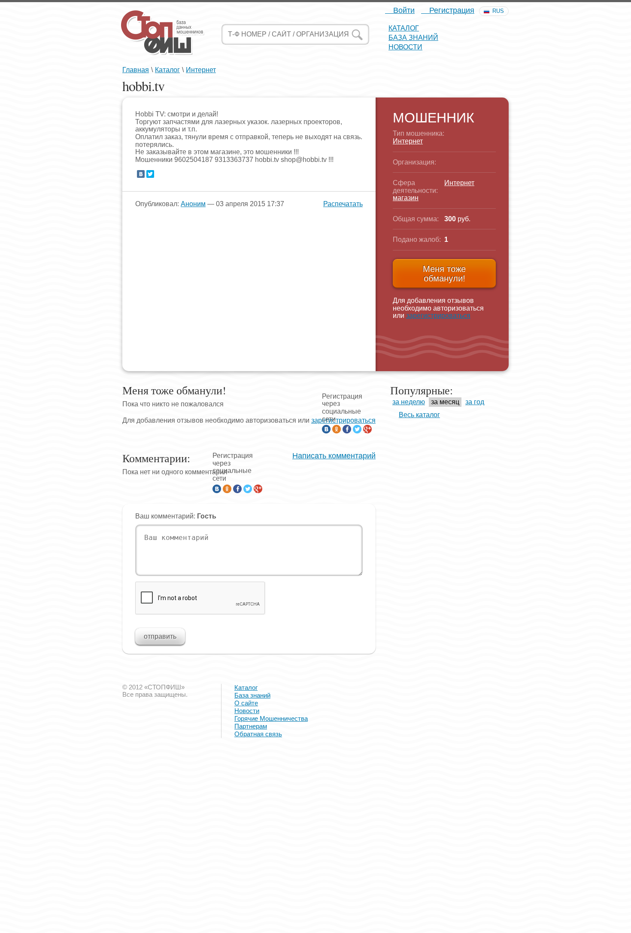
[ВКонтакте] (141, 174)
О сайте (246, 703)
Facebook (347, 429)
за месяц (445, 402)
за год (474, 402)
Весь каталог (419, 414)
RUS (498, 11)
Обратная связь (258, 734)
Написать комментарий (334, 456)
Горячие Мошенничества (271, 718)
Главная (135, 69)
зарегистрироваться (438, 315)
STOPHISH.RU (162, 32)
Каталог (403, 28)
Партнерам (250, 726)
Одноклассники (336, 429)
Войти (403, 10)
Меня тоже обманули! (444, 273)
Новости (405, 47)
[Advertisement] (257, 871)
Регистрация (450, 10)
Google (367, 429)
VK (326, 429)
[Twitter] (150, 174)
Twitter (357, 429)
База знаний (413, 37)
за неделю (408, 402)
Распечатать (343, 203)
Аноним (193, 203)
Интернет (201, 69)
